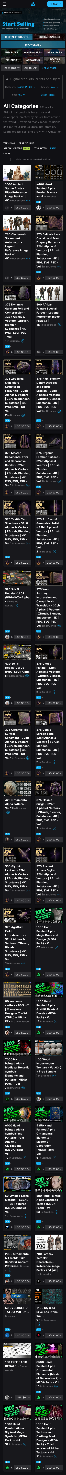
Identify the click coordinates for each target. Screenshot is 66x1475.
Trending (9, 143)
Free (53, 148)
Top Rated (40, 148)
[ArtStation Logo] (33, 4)
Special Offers (16, 148)
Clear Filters (47, 94)
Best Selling (27, 143)
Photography (11, 67)
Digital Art (30, 67)
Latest (7, 153)
